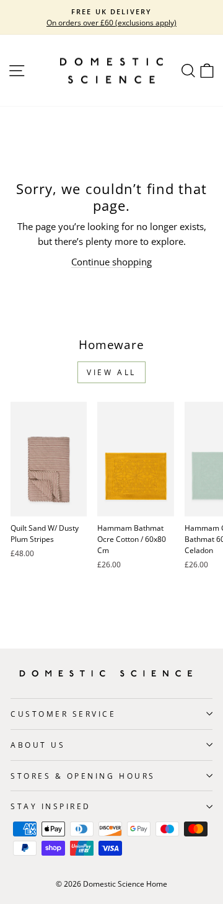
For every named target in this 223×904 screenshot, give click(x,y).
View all (111, 372)
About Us (38, 745)
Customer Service (63, 714)
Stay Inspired (51, 806)
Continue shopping (111, 261)
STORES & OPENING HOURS (83, 776)
